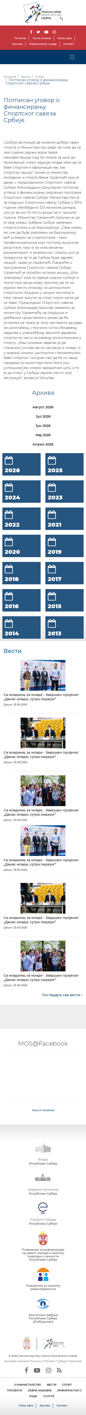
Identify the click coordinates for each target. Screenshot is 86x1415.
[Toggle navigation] (72, 57)
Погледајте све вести (61, 995)
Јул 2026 (43, 416)
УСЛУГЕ (48, 1396)
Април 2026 (43, 444)
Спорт (39, 76)
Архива (17, 44)
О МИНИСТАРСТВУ (27, 1384)
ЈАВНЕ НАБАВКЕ (40, 1390)
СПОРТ (67, 1384)
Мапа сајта (65, 38)
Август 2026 (43, 407)
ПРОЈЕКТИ (14, 1390)
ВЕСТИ (51, 1384)
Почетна (20, 38)
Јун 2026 (43, 426)
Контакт (68, 44)
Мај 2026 (43, 435)
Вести (25, 76)
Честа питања (41, 38)
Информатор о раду (43, 44)
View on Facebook (43, 1110)
